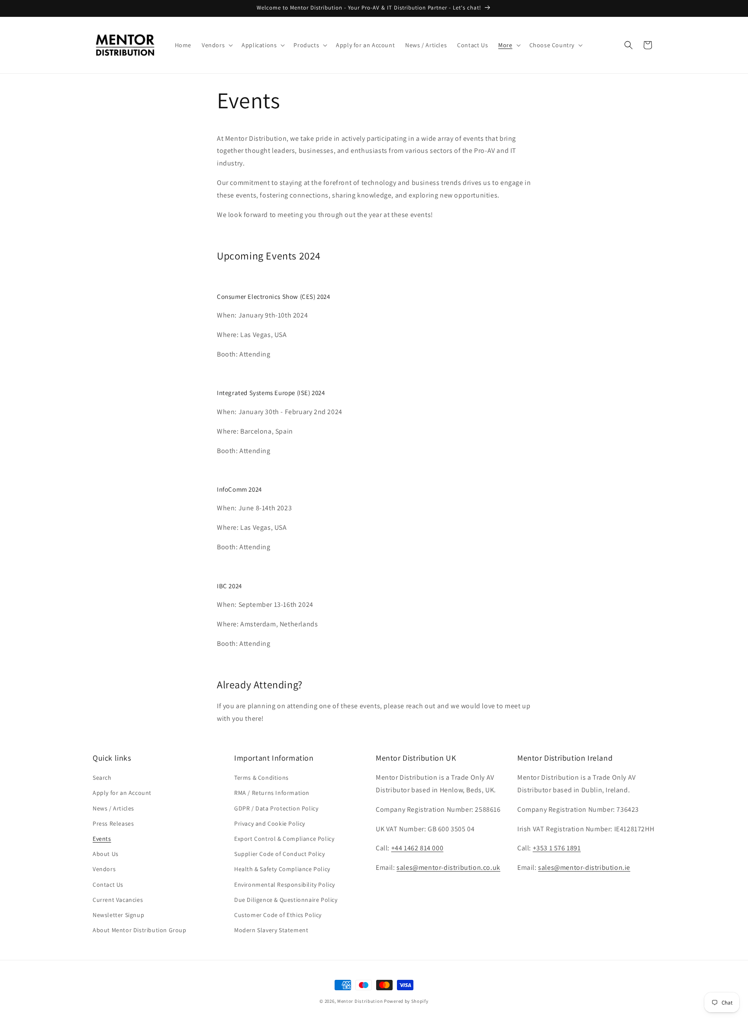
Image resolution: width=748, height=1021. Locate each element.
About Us (106, 854)
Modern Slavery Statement (271, 930)
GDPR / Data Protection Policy (276, 808)
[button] (216, 45)
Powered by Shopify (406, 1001)
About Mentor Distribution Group (140, 930)
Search (102, 778)
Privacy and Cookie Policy (269, 823)
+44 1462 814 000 (417, 848)
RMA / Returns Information (272, 793)
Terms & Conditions (261, 778)
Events (102, 839)
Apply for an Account (122, 793)
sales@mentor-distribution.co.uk (448, 867)
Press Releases (113, 823)
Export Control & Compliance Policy (284, 839)
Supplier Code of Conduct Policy (279, 854)
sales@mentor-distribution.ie (584, 867)
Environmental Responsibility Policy (284, 884)
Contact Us (108, 884)
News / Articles (113, 808)
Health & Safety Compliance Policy (282, 869)
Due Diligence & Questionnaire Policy (286, 900)
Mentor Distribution (360, 1001)
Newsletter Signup (118, 915)
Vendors (104, 869)
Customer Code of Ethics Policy (278, 915)
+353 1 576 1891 (557, 848)
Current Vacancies (118, 900)
